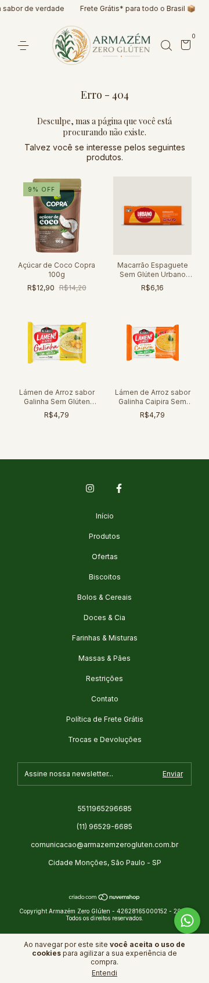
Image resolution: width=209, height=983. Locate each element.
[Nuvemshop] (105, 898)
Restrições (104, 678)
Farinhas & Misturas (105, 637)
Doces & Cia (104, 617)
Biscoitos (105, 576)
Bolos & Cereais (104, 597)
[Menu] (25, 45)
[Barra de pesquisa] (166, 45)
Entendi (104, 972)
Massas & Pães (104, 658)
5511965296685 (105, 808)
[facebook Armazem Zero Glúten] (119, 488)
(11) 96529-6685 (104, 826)
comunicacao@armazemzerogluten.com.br (104, 844)
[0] (184, 46)
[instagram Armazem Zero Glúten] (90, 488)
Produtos (104, 536)
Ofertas (105, 556)
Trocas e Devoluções (105, 739)
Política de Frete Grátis (104, 719)
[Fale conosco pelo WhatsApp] (187, 921)
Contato (104, 698)
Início (105, 516)
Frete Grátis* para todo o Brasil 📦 (112, 8)
